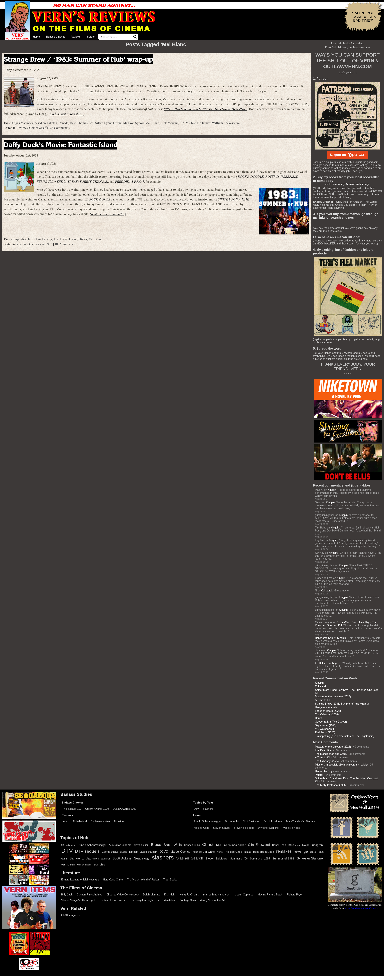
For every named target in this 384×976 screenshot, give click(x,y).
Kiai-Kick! (169, 894)
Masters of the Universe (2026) (333, 696)
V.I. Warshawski (324, 728)
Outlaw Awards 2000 (124, 808)
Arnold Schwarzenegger (207, 821)
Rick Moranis (169, 123)
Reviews (76, 36)
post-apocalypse (263, 851)
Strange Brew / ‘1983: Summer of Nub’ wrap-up (78, 59)
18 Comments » (65, 244)
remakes (284, 851)
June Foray (60, 239)
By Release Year (100, 821)
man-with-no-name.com (216, 894)
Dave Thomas (79, 123)
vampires (68, 864)
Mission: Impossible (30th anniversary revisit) (341, 764)
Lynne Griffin (113, 123)
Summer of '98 (239, 858)
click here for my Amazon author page (347, 184)
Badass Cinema (55, 36)
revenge (301, 851)
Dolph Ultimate (151, 894)
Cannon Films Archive (89, 894)
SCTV (184, 123)
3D (62, 845)
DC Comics (294, 845)
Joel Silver (96, 123)
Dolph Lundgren (273, 821)
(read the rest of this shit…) (66, 114)
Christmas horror (235, 844)
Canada (63, 123)
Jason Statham (148, 851)
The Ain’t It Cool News (112, 900)
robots (313, 852)
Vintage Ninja (188, 900)
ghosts (123, 852)
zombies (99, 864)
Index (65, 821)
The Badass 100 (71, 808)
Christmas (212, 844)
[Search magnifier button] (135, 36)
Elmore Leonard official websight (80, 879)
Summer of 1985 (260, 858)
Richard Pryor (294, 894)
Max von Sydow (133, 123)
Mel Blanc (152, 123)
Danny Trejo (279, 845)
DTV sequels (87, 851)
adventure (71, 845)
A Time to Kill (323, 700)
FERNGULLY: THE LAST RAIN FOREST (64, 181)
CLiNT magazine (70, 915)
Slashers (208, 808)
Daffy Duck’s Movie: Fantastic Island (60, 145)
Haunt (318, 718)
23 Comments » (60, 128)
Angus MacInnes (22, 123)
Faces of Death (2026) (328, 710)
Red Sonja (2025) (325, 732)
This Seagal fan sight (141, 900)
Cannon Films (192, 845)
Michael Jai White (204, 851)
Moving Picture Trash (270, 894)
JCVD (164, 851)
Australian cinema (120, 844)
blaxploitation (141, 845)
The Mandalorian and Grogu (331, 753)
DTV (196, 808)
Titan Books (170, 879)
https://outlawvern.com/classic (361, 908)
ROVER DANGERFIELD (281, 176)
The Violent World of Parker (143, 879)
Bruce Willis (232, 821)
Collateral (326, 590)
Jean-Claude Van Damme (300, 821)
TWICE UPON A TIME (233, 199)
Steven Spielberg (244, 827)
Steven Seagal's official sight (78, 900)
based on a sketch (46, 123)
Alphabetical (80, 821)
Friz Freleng (44, 239)
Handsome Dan (324, 637)
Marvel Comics (180, 851)
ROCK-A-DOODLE (251, 176)
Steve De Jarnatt (199, 123)
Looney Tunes (78, 239)
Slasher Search (189, 858)
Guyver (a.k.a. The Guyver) (331, 721)
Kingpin (332, 489)
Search (91, 36)
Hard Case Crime (113, 879)
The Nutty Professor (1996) (330, 785)
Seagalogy (141, 858)
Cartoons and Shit (40, 244)
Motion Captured (243, 894)
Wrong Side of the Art (212, 900)
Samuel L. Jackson (84, 858)
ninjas (247, 851)
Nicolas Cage (201, 827)
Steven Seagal (221, 827)
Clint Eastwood (251, 821)
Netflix (220, 852)
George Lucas (110, 851)
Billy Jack (67, 894)
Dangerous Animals (326, 707)
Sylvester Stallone (268, 827)
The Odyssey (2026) (327, 714)
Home (36, 36)
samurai (105, 858)
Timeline (119, 821)
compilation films (23, 239)
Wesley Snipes (291, 827)
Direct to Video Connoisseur (122, 894)
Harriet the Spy (323, 771)
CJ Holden (321, 663)
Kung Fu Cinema (189, 894)
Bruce (156, 844)
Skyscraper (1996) (325, 725)
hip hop (133, 851)
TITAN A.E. (100, 181)
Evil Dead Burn (323, 750)
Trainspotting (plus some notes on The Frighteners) (344, 736)
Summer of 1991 (283, 858)
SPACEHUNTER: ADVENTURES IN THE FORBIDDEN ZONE (205, 109)
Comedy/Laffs (38, 128)
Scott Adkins (122, 858)
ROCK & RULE (99, 199)
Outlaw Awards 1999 (97, 808)
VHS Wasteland (167, 900)
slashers (163, 857)
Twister (319, 774)
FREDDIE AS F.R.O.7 (129, 181)
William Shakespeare (226, 123)
